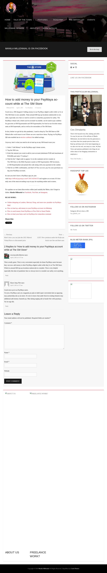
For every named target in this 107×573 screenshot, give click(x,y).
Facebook (28, 192)
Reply (6, 275)
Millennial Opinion (14, 28)
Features (43, 20)
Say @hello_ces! (75, 213)
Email (6, 362)
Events (91, 20)
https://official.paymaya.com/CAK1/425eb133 (23, 178)
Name (6, 352)
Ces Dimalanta (29, 108)
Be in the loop (94, 49)
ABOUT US (12, 552)
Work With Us (50, 28)
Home (7, 20)
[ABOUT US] (16, 470)
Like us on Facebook (81, 78)
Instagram (44, 192)
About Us (34, 28)
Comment (8, 323)
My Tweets (73, 229)
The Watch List (76, 20)
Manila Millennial (44, 568)
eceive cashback (26, 137)
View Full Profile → (76, 159)
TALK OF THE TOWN (22, 20)
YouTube (35, 192)
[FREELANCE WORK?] (41, 470)
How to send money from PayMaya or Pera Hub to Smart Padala (28, 211)
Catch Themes (75, 568)
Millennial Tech (10, 108)
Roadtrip (58, 20)
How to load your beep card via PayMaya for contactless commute (29, 214)
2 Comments (38, 108)
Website (6, 371)
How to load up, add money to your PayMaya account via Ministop (29, 208)
